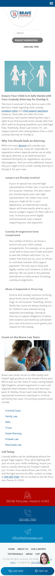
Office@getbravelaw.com (27, 538)
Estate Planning (13, 433)
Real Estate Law (13, 444)
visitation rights (10, 110)
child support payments (35, 110)
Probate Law (11, 439)
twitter (47, 18)
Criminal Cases (13, 410)
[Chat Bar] (27, 571)
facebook (41, 18)
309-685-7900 (11, 476)
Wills (7, 421)
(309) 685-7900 (31, 46)
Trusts (8, 427)
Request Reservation (26, 40)
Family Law (11, 416)
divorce (22, 145)
